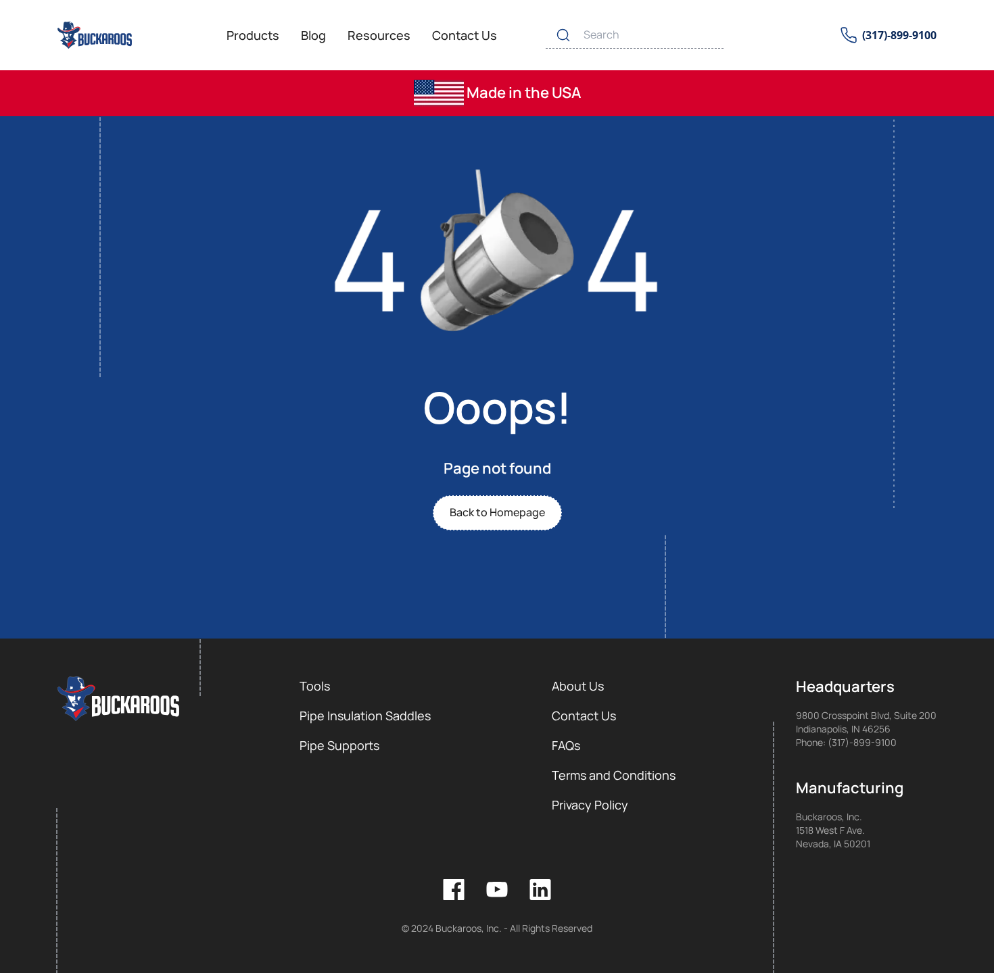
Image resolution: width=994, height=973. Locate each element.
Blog (313, 35)
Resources (379, 35)
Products (253, 35)
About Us (578, 686)
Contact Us (464, 35)
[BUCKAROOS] (95, 35)
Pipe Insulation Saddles (365, 715)
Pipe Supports (339, 745)
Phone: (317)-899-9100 (846, 742)
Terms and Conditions (614, 775)
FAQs (566, 745)
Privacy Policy (590, 805)
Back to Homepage (497, 512)
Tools (315, 686)
